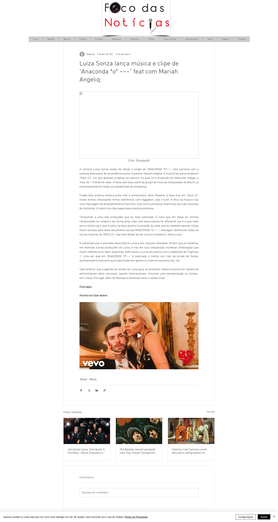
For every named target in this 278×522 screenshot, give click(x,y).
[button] (82, 39)
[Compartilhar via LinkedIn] (96, 390)
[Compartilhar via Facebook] (81, 390)
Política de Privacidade (136, 516)
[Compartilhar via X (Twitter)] (88, 390)
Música (83, 379)
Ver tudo (211, 412)
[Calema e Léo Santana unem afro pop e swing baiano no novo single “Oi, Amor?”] (191, 431)
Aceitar (264, 516)
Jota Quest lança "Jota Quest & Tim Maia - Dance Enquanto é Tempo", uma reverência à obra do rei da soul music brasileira (86, 451)
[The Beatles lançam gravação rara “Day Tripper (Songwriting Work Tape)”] (139, 431)
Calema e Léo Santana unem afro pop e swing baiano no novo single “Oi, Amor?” (189, 451)
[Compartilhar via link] (104, 390)
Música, (93, 379)
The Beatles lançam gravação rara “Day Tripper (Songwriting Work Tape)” (138, 451)
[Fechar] (274, 516)
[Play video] (139, 335)
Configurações (245, 516)
